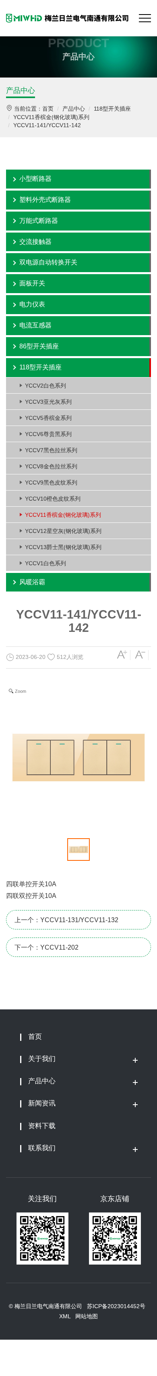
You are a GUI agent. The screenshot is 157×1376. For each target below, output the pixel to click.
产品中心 (20, 90)
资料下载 (42, 1126)
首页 (48, 108)
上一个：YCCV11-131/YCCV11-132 (66, 920)
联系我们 (42, 1148)
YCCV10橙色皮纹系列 (53, 498)
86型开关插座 (39, 346)
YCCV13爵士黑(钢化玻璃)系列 (63, 547)
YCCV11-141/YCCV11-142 (47, 125)
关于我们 (42, 1059)
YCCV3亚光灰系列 (48, 402)
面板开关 (32, 283)
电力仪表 (32, 304)
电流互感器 (35, 325)
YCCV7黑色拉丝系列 (51, 450)
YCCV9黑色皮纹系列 (51, 482)
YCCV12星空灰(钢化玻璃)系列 (63, 531)
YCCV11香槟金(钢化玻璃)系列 (51, 117)
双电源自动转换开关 (48, 262)
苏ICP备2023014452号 (116, 1306)
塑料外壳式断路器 (45, 199)
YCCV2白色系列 (45, 385)
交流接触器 (35, 241)
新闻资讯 (42, 1103)
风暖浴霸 (32, 582)
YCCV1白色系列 (45, 563)
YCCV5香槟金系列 (48, 418)
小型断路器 (35, 178)
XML (64, 1316)
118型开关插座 (112, 108)
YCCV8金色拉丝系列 (51, 466)
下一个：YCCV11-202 (46, 947)
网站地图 (86, 1316)
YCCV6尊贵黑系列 (48, 434)
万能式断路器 (38, 220)
